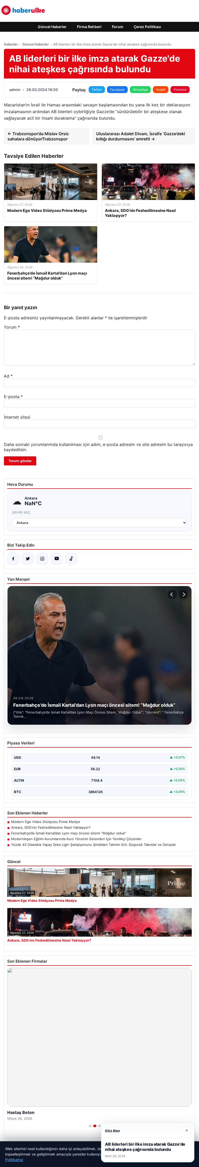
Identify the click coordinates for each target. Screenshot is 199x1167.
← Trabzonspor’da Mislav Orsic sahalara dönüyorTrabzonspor (38, 136)
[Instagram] (42, 559)
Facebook (117, 90)
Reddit (160, 90)
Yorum (12, 327)
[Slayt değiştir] (90, 1126)
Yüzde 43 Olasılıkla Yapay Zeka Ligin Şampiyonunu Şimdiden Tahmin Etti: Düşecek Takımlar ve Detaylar (93, 844)
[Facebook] (13, 559)
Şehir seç (21, 512)
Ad (8, 376)
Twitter (97, 90)
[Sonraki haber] (183, 594)
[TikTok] (71, 559)
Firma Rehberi (89, 26)
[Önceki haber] (172, 594)
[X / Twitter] (28, 559)
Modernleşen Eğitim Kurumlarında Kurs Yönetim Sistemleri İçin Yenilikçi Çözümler (76, 839)
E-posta (13, 396)
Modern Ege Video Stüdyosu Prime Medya (45, 822)
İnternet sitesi (17, 417)
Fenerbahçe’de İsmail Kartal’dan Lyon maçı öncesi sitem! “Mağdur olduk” (68, 833)
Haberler (11, 44)
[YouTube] (57, 559)
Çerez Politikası (147, 26)
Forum (117, 26)
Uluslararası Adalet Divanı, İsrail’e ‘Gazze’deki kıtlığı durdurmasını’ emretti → (140, 136)
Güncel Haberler (52, 26)
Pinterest (180, 90)
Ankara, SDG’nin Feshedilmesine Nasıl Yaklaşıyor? (51, 827)
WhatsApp (140, 90)
